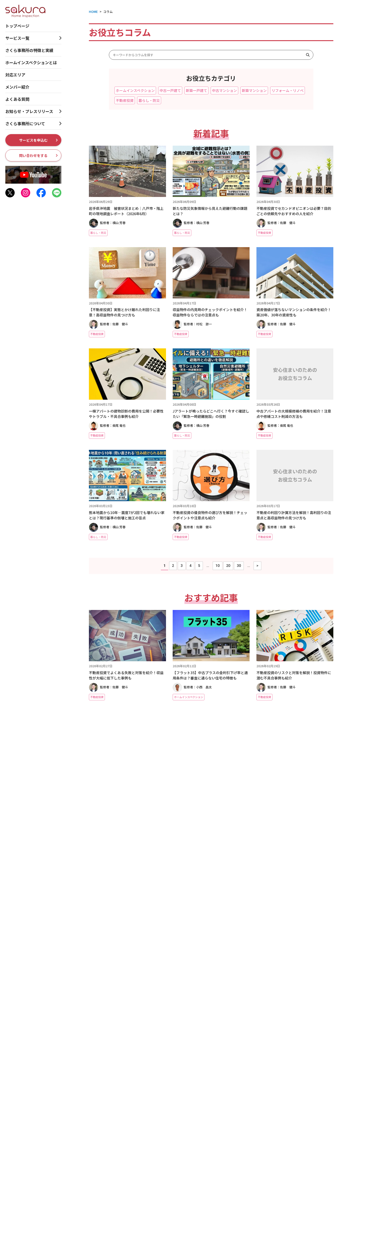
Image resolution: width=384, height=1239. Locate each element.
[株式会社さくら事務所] (25, 10)
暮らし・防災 (149, 100)
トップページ (17, 26)
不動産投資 (125, 100)
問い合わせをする (33, 155)
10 (218, 566)
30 (239, 566)
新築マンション (254, 90)
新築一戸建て (196, 90)
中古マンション (224, 90)
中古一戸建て (170, 90)
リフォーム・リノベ (288, 90)
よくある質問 (17, 99)
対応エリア (15, 74)
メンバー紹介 (17, 87)
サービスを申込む (33, 140)
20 (228, 566)
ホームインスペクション (135, 90)
